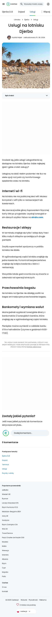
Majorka (5, 572)
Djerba (26, 20)
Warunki (24, 600)
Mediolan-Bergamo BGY (11, 511)
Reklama (43, 600)
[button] (4, 4)
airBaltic (5, 490)
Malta (4, 546)
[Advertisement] (26, 128)
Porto (4, 576)
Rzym (4, 563)
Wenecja (5, 550)
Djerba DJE (7, 11)
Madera (5, 542)
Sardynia (5, 520)
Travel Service (7, 533)
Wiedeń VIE (6, 494)
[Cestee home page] (12, 4)
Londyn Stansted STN (10, 503)
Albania (5, 559)
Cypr (4, 568)
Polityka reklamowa (34, 347)
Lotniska (17, 20)
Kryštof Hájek (17, 37)
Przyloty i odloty (8, 473)
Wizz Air (5, 529)
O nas (4, 587)
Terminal (5, 464)
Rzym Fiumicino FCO (10, 507)
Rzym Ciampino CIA (10, 524)
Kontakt (5, 591)
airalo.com (37, 217)
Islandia (5, 555)
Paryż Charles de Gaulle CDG (13, 537)
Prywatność (33, 600)
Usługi (32, 11)
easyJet (5, 516)
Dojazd (21, 11)
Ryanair (5, 499)
